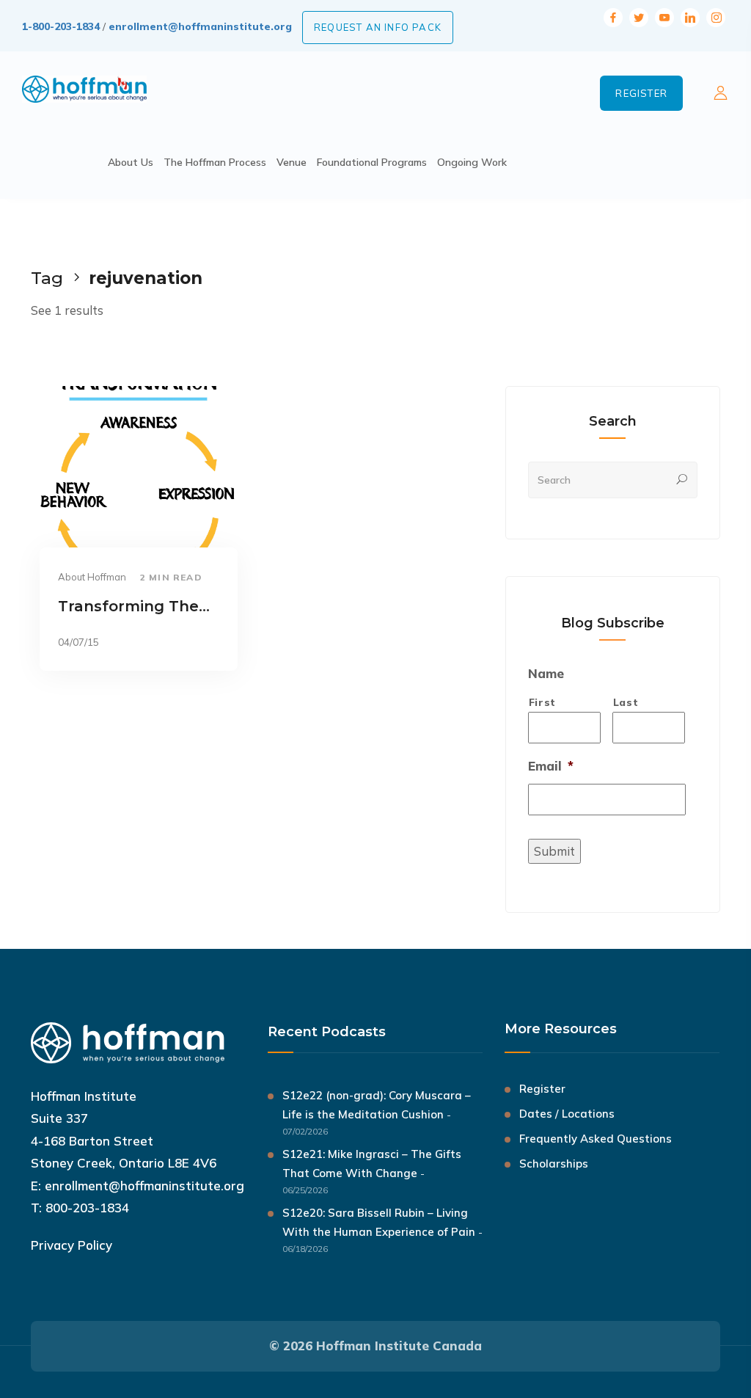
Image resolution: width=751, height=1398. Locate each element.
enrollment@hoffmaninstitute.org (200, 26)
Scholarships (553, 1164)
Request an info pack (378, 27)
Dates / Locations (567, 1114)
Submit (554, 851)
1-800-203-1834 (61, 26)
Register (641, 93)
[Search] (682, 480)
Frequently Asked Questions (595, 1139)
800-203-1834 (87, 1207)
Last (626, 702)
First (542, 702)
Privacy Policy (71, 1245)
